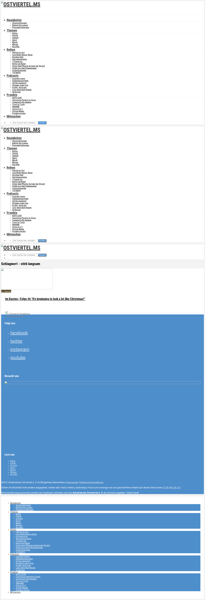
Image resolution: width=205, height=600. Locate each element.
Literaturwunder (19, 70)
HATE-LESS (17, 98)
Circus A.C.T (17, 109)
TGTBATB (16, 73)
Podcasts (13, 75)
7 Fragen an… (17, 61)
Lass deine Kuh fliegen (22, 90)
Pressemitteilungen (20, 27)
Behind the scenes (20, 25)
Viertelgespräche (19, 59)
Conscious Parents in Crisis (24, 100)
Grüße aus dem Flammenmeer (24, 68)
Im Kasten (16, 92)
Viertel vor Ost (18, 53)
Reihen (11, 49)
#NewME (15, 107)
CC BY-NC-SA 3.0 (171, 487)
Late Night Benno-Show (22, 55)
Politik (15, 35)
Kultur (15, 33)
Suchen (42, 123)
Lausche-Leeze (18, 78)
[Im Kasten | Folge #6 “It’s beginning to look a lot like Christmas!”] (27, 288)
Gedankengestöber (20, 81)
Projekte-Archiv (19, 113)
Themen (12, 30)
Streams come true (20, 85)
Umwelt (15, 38)
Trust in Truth (18, 104)
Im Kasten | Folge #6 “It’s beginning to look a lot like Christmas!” (45, 299)
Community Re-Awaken (21, 102)
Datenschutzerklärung (91, 482)
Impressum (72, 482)
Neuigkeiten (14, 20)
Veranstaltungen (19, 23)
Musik (14, 42)
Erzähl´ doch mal (19, 87)
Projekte (12, 95)
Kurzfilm (15, 47)
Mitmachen (14, 116)
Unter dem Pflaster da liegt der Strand (28, 66)
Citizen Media (18, 111)
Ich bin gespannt (19, 83)
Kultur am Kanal (19, 64)
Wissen (15, 44)
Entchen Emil (17, 57)
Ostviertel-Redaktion (19, 313)
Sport (14, 40)
